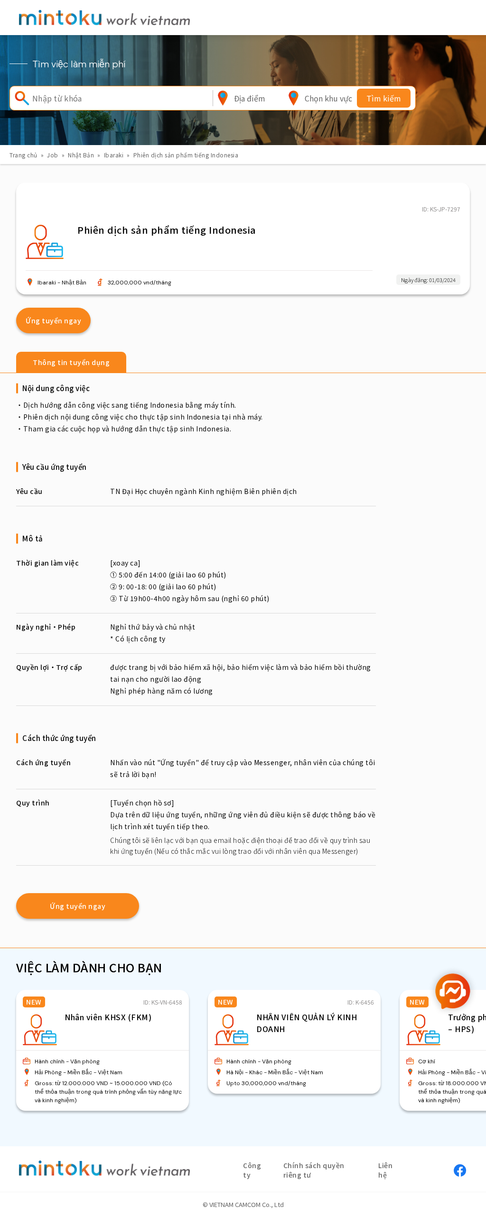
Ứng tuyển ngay (53, 320)
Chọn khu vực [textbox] (328, 98)
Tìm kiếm (383, 98)
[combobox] (249, 98)
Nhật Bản (81, 155)
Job (52, 155)
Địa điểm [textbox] (249, 98)
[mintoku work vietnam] (104, 17)
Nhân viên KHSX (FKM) (108, 1017)
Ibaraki (114, 155)
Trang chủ (23, 155)
